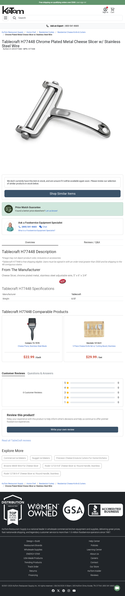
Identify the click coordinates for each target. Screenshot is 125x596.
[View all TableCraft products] (62, 281)
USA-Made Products (33, 558)
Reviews (94, 575)
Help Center (94, 541)
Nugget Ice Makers (41, 458)
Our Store (94, 566)
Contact (94, 562)
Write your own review (62, 429)
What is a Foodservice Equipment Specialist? (36, 230)
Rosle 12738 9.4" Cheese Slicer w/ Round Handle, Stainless (31, 473)
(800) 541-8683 (29, 227)
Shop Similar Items (62, 193)
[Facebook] (53, 590)
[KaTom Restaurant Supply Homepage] (13, 10)
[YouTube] (74, 590)
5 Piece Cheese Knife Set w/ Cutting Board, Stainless (94, 346)
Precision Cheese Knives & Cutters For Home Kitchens (81, 458)
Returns (33, 571)
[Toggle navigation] (5, 18)
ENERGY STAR (33, 554)
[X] (58, 590)
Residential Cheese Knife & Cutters (71, 32)
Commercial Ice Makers (15, 458)
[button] (105, 10)
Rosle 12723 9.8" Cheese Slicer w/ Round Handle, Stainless (72, 466)
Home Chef (31, 32)
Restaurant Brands (33, 545)
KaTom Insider (94, 571)
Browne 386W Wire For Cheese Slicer (21, 466)
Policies (94, 545)
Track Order (33, 566)
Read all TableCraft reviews (16, 440)
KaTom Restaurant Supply (12, 32)
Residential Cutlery (46, 32)
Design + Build (33, 541)
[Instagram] (68, 590)
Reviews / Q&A (92, 242)
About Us (94, 554)
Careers (94, 558)
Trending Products (33, 562)
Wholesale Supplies (33, 549)
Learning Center (94, 549)
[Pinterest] (63, 590)
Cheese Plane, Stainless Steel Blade (32, 346)
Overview (30, 242)
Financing (33, 575)
